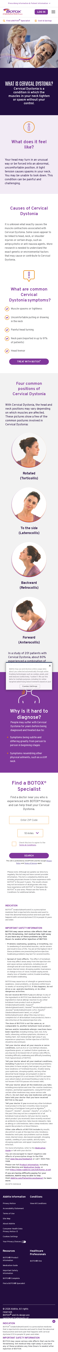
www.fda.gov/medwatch (21, 1159)
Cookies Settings (10, 1236)
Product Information (29, 1165)
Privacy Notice (9, 1203)
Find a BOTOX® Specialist (14, 1283)
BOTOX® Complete (11, 1278)
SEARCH (29, 855)
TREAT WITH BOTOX (29, 361)
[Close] (50, 666)
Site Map (6, 1218)
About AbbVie (9, 1224)
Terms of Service (30, 863)
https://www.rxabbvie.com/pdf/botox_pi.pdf (30, 1170)
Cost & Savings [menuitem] (45, 21)
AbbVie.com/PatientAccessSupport (26, 1178)
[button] (52, 11)
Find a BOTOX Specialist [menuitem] (18, 20)
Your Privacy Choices (12, 1241)
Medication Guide (32, 1167)
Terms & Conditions (27, 845)
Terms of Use (8, 1213)
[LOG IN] (41, 11)
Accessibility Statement (13, 1208)
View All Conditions (38, 1203)
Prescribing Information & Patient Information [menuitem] (28, 3)
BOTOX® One (36, 1261)
